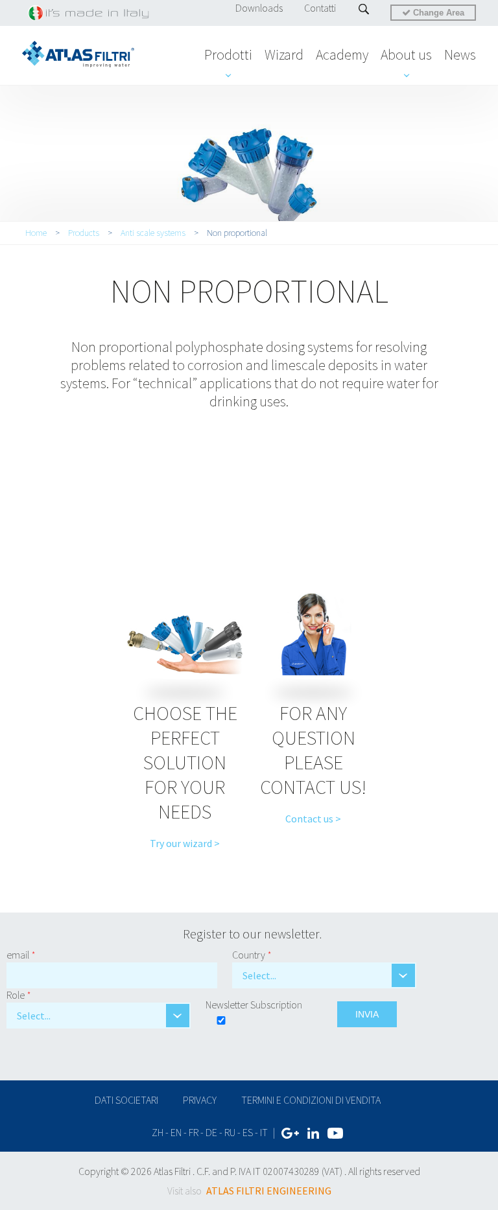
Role (18, 994)
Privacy (200, 1099)
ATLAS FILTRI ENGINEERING (268, 1190)
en (176, 1132)
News (460, 54)
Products (83, 233)
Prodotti (228, 54)
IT (264, 1132)
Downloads (259, 7)
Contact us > (313, 818)
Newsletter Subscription (254, 1004)
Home (36, 233)
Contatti (320, 7)
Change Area (437, 12)
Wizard (284, 54)
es (248, 1132)
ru (229, 1132)
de (211, 1132)
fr (193, 1132)
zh (157, 1132)
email (21, 954)
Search (364, 9)
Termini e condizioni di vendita (311, 1099)
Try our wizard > (185, 843)
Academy (342, 54)
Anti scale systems (153, 233)
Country (252, 954)
